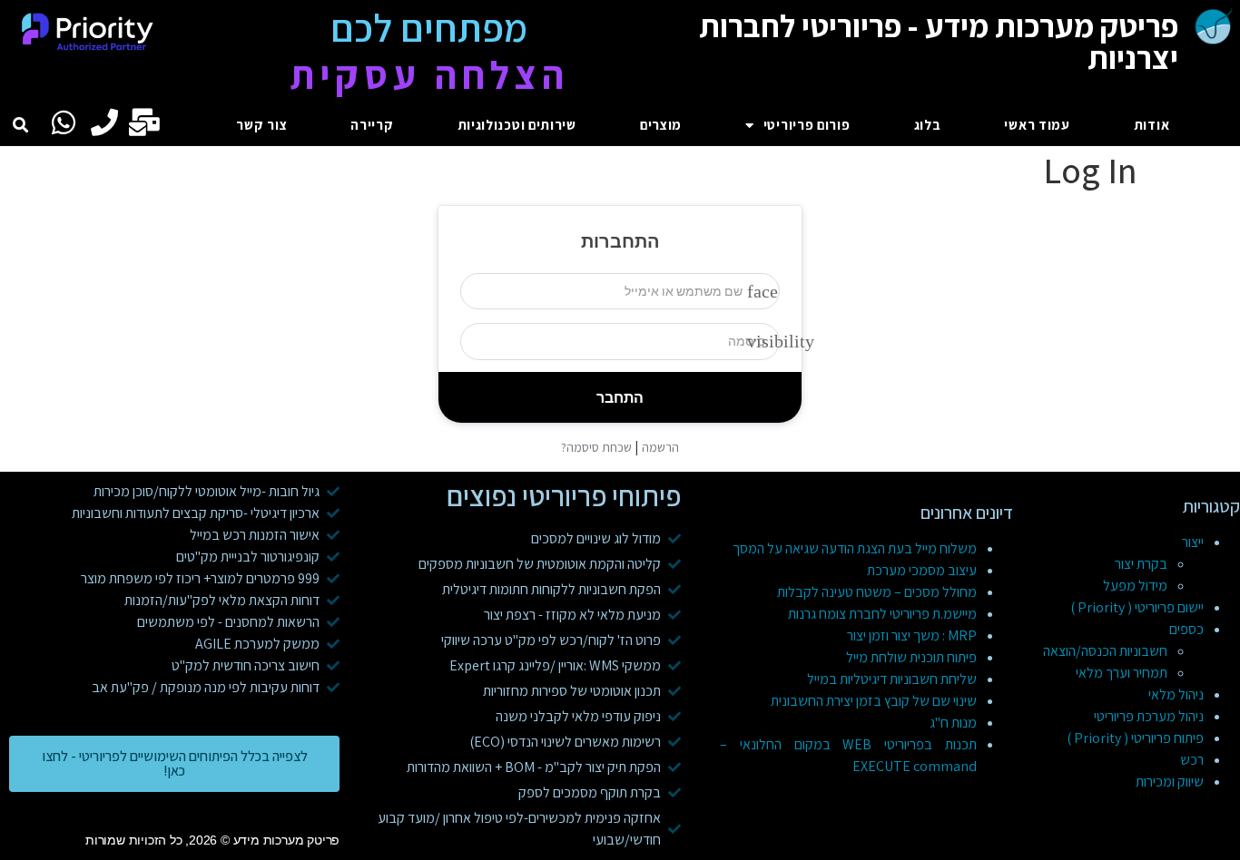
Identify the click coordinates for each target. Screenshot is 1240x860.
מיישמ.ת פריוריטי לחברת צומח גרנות (882, 613)
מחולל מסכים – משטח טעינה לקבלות (877, 591)
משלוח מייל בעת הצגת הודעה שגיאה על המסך (855, 548)
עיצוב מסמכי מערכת (922, 570)
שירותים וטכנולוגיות (517, 124)
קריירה (371, 124)
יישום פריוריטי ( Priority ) (1137, 607)
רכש (1192, 759)
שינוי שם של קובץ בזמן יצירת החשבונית (874, 700)
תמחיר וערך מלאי (1121, 672)
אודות (1152, 124)
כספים (1186, 629)
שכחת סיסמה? (596, 447)
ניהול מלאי (1176, 694)
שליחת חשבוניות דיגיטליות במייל (892, 679)
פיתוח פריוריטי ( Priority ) (1135, 738)
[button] (21, 126)
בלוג (927, 124)
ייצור (1193, 542)
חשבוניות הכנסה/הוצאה (1105, 650)
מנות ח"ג (953, 722)
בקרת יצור (1141, 563)
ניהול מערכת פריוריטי (1149, 716)
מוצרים (661, 124)
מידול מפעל (1135, 585)
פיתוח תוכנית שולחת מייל (911, 657)
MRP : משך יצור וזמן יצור (912, 635)
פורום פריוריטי (807, 124)
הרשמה (660, 447)
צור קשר (261, 124)
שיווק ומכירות (1170, 781)
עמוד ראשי (1036, 124)
